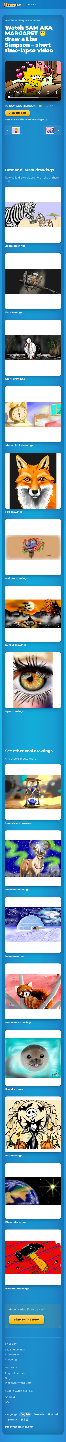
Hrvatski (53, 1414)
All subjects (12, 1354)
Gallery (20, 20)
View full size (17, 112)
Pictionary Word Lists (18, 1382)
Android (10, 1396)
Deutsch (39, 1414)
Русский (12, 1419)
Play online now (26, 1319)
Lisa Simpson (33, 20)
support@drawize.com (19, 1426)
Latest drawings (15, 1349)
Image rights (13, 1359)
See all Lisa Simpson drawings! (24, 119)
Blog (8, 1378)
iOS (7, 1401)
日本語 (24, 1419)
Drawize (9, 20)
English (25, 1414)
